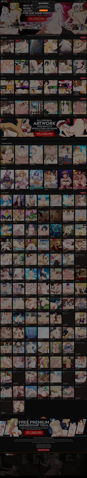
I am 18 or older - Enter (43, 10)
